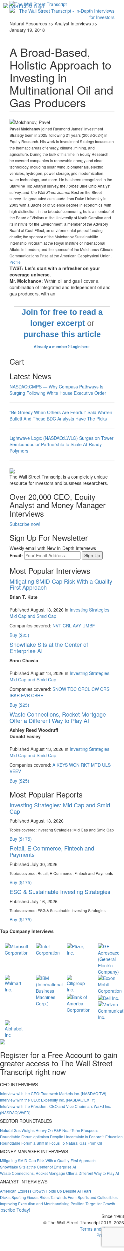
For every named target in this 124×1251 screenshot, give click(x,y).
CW (95, 689)
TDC (72, 689)
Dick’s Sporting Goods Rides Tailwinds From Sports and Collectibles (59, 1197)
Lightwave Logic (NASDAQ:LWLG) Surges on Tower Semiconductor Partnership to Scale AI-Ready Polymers (62, 444)
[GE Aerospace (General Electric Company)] (109, 958)
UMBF (88, 625)
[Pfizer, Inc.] (77, 949)
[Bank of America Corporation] (79, 1003)
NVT (56, 625)
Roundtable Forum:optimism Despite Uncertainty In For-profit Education (61, 1136)
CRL (67, 625)
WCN (74, 765)
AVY (77, 625)
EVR (25, 695)
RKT (85, 765)
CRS (104, 689)
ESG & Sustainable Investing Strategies (60, 891)
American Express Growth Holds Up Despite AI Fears (46, 1191)
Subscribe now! (25, 524)
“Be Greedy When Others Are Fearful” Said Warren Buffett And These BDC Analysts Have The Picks (61, 415)
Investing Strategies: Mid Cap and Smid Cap (60, 808)
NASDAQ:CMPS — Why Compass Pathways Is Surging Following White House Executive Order (58, 389)
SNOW (59, 689)
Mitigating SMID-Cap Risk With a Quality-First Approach (62, 584)
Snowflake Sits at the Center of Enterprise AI (49, 647)
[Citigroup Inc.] (77, 983)
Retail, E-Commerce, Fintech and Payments (52, 851)
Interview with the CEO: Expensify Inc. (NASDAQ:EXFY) (47, 1099)
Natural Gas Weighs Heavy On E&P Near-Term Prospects (49, 1130)
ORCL (84, 689)
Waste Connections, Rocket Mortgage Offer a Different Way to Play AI (58, 717)
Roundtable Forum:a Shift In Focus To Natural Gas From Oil (51, 1143)
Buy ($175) (21, 839)
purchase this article (62, 334)
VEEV (15, 771)
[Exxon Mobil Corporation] (110, 984)
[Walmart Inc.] (15, 983)
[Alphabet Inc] (15, 1028)
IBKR (15, 695)
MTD (96, 765)
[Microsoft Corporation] (17, 949)
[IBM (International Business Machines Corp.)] (49, 990)
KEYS (62, 765)
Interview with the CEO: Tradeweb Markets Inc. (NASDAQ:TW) (53, 1093)
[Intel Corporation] (48, 949)
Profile (15, 262)
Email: (16, 555)
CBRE (37, 695)
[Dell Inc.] (108, 997)
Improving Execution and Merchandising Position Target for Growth (57, 1203)
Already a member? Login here (62, 347)
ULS (106, 765)
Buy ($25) (19, 635)
